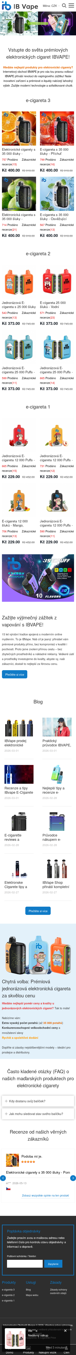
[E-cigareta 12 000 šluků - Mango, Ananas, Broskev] (19, 500)
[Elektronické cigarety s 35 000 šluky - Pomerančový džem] (19, 128)
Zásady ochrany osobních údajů (58, 1291)
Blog (28, 1289)
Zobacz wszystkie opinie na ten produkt (45, 1195)
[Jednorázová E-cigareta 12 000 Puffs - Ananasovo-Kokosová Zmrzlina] (57, 500)
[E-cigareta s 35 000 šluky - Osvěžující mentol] (57, 194)
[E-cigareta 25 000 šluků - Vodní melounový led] (57, 282)
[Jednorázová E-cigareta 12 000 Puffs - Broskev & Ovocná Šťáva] (57, 435)
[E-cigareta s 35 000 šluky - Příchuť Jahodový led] (57, 128)
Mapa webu (32, 1295)
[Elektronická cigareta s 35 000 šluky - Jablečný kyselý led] (19, 194)
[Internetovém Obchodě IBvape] (20, 8)
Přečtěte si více (14, 674)
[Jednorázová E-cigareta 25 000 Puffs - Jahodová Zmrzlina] (57, 347)
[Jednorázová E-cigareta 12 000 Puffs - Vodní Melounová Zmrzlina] (19, 435)
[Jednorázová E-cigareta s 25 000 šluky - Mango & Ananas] (19, 282)
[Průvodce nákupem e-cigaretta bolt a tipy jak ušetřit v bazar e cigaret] (57, 821)
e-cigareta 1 (8, 1300)
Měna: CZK (50, 6)
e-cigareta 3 (8, 1289)
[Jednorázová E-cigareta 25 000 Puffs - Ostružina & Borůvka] (19, 347)
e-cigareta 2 (8, 1295)
